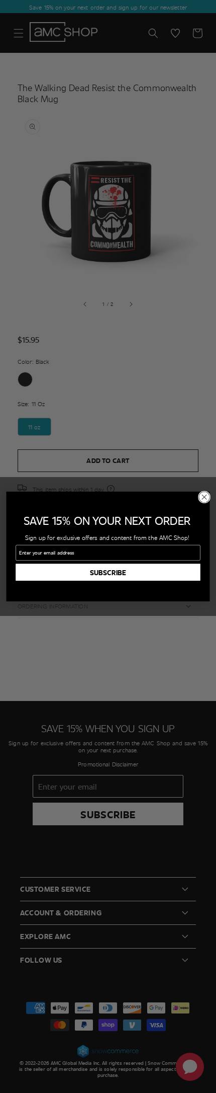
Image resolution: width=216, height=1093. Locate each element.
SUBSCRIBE (108, 572)
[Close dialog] (204, 497)
